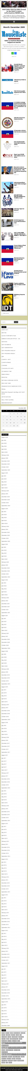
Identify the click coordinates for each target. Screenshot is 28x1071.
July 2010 (4, 1004)
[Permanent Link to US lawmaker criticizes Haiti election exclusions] (7, 134)
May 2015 (4, 832)
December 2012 (6, 918)
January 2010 (5, 1022)
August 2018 (5, 722)
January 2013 (5, 915)
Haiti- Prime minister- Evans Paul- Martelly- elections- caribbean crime (13, 1048)
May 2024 (4, 517)
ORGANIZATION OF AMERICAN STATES (11, 386)
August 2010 (5, 1001)
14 (7, 419)
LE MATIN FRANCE (6, 362)
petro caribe (4, 1060)
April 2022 (4, 591)
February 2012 (5, 948)
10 (17, 416)
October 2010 (5, 996)
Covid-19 (3, 1039)
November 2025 (6, 464)
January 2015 (5, 844)
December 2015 (6, 811)
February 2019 (5, 704)
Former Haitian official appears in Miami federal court (20, 247)
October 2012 (5, 924)
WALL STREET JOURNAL (8, 400)
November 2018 (6, 713)
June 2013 (4, 900)
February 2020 (5, 669)
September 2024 (6, 505)
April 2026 (4, 449)
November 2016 (6, 782)
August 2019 (5, 687)
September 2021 (6, 612)
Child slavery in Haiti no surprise (20, 80)
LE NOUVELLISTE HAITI (7, 368)
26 (24, 422)
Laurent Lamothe (16, 1056)
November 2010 (6, 993)
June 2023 (4, 550)
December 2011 (6, 954)
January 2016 (5, 808)
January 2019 (5, 707)
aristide (7, 1033)
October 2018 (5, 716)
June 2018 (4, 728)
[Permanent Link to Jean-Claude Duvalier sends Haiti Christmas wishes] (7, 145)
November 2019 (6, 678)
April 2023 (4, 556)
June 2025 (4, 479)
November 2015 (6, 814)
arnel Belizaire (17, 1033)
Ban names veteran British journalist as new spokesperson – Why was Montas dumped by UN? (20, 169)
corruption (21, 1037)
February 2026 (5, 455)
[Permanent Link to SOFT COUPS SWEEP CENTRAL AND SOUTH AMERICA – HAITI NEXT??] (7, 236)
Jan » (4, 430)
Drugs (20, 1039)
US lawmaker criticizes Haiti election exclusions (20, 131)
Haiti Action (4, 341)
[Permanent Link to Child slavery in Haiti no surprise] (7, 80)
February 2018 (5, 737)
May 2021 (4, 624)
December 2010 (6, 990)
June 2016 (4, 793)
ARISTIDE (4, 332)
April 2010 (4, 1013)
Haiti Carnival (17, 1050)
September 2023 (6, 541)
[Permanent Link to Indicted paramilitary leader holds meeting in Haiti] (7, 187)
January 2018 (5, 740)
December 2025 (6, 461)
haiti (19, 1041)
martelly (4, 1058)
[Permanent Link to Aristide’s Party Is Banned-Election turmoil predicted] (7, 274)
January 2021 (5, 636)
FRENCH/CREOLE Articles (14, 38)
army (11, 1033)
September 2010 (6, 998)
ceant (17, 1035)
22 (10, 422)
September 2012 (6, 927)
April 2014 (4, 871)
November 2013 (6, 886)
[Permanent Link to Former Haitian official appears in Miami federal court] (7, 249)
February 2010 (5, 1019)
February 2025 (5, 490)
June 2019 (4, 692)
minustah (9, 1058)
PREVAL (4, 389)
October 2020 (5, 645)
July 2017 (4, 758)
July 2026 (4, 440)
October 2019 (5, 681)
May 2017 (4, 764)
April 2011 (4, 978)
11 (21, 416)
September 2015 (6, 820)
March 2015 (4, 838)
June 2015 (4, 829)
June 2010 (4, 1007)
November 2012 (6, 921)
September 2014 (6, 856)
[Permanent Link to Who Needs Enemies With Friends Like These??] (7, 261)
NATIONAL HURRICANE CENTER (10, 380)
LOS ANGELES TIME (6, 371)
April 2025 (4, 485)
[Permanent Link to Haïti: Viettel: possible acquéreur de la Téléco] (7, 92)
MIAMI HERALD (5, 374)
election (9, 1041)
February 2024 (5, 526)
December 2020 (6, 639)
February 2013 (5, 912)
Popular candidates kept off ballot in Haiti (19, 283)
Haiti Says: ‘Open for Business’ (19, 209)
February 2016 (5, 805)
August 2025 (5, 473)
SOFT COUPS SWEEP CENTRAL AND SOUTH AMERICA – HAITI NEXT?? (20, 234)
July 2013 (4, 897)
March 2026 (4, 452)
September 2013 (6, 892)
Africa (3, 1033)
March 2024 (4, 523)
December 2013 (6, 883)
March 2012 (4, 945)
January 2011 (5, 987)
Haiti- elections (5, 1045)
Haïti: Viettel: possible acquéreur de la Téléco (20, 91)
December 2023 (6, 532)
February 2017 (5, 773)
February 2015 (5, 841)
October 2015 (5, 817)
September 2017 (6, 752)
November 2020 (6, 642)
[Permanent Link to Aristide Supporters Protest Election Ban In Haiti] (7, 223)
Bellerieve (23, 1033)
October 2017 (5, 749)
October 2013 (5, 889)
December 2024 (6, 496)
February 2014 (5, 877)
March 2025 (4, 487)
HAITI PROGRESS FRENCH (8, 353)
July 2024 (4, 511)
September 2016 (6, 788)
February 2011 (5, 984)
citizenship (4, 1037)
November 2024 (6, 499)
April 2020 (4, 663)
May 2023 (4, 553)
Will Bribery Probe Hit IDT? (19, 295)
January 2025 (5, 493)
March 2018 (4, 734)
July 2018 (4, 725)
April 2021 (4, 627)
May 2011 (4, 975)
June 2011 (4, 972)
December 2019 (6, 675)
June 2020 (4, 657)
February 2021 (5, 633)
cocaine (9, 1037)
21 (7, 422)
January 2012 (5, 951)
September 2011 (6, 963)
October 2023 (5, 538)
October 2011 (5, 960)
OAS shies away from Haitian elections (19, 118)
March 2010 (4, 1016)
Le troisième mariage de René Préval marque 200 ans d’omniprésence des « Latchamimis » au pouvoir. (20, 105)
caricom (13, 1035)
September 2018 (6, 719)
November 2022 (6, 571)
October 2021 (5, 609)
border (3, 1035)
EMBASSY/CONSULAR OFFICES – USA (11, 338)
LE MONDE (4, 365)
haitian (3, 1050)
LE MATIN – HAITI (6, 359)
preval (15, 1060)
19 (24, 419)
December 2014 (6, 847)
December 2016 (6, 779)
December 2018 (6, 710)
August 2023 (5, 544)
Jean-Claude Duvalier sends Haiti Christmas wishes (19, 143)
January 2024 (5, 529)
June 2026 (4, 443)
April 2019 (4, 698)
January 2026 (5, 458)
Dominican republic (14, 1039)
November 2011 (6, 957)
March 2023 (4, 559)
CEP (20, 1035)
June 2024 (4, 514)
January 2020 (5, 672)
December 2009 (6, 1025)
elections (14, 1041)
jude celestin (4, 1056)
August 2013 (5, 894)
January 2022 (5, 600)
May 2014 (4, 868)
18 (21, 419)
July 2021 (4, 618)
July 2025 (4, 476)
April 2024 (4, 520)
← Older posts (5, 313)
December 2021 (6, 603)
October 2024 (5, 502)
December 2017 (6, 743)
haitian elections (9, 1050)
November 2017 (6, 746)
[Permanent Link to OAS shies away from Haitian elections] (7, 123)
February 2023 (5, 562)
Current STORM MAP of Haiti (9, 335)
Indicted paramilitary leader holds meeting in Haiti (20, 184)
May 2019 (4, 695)
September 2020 (6, 648)
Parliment (18, 1058)
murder (13, 1058)
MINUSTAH (4, 377)
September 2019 (6, 684)
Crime (8, 1039)
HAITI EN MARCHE (6, 344)
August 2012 (5, 930)
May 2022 (4, 588)
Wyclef (10, 1062)
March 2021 (4, 630)
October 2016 (5, 785)
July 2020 (4, 654)
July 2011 (4, 969)
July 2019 (4, 689)
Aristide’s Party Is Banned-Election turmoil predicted (20, 272)
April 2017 (4, 767)
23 (14, 422)
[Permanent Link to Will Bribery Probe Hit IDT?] (7, 302)
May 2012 (4, 939)
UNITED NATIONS (6, 397)
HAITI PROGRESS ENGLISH (8, 350)
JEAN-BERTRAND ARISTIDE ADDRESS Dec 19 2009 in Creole (19, 196)
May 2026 (4, 446)
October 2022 (5, 574)
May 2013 (4, 903)
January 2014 (5, 880)
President (10, 1060)
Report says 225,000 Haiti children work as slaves (19, 156)
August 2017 (5, 755)
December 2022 (6, 568)
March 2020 (4, 666)
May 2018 (4, 731)
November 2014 (6, 850)
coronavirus (14, 1037)
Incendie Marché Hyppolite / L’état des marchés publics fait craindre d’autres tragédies (19, 67)
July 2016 (4, 791)
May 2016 (4, 796)
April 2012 (4, 942)
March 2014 (4, 874)
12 (24, 416)
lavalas (22, 1056)
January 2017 (5, 776)
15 (10, 419)
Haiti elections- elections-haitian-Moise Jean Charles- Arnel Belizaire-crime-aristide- (14, 1054)
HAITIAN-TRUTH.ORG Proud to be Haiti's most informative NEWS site (14, 11)
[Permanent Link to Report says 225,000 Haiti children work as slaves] (7, 155)
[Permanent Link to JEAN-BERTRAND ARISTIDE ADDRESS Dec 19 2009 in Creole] (7, 200)
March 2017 (4, 770)
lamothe (10, 1056)
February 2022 (5, 597)
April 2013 (4, 906)
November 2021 (6, 606)
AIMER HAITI (5, 329)
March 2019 (4, 701)
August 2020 (5, 651)
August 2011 (5, 966)
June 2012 (4, 936)
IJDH (3, 356)
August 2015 (5, 823)
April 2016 (4, 799)
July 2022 (4, 583)
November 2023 (6, 535)
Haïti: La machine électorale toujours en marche (14, 41)
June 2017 (4, 761)
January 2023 (5, 565)
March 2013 (4, 909)
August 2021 (5, 615)
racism (3, 1062)
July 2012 (4, 933)
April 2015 (4, 835)
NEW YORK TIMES (6, 383)
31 (17, 425)
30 (14, 425)
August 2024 (5, 508)
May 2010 (4, 1010)
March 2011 (4, 981)
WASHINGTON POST (7, 402)
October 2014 (5, 853)
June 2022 (4, 586)
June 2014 (4, 865)
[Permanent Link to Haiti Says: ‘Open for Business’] (7, 212)
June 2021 (4, 621)
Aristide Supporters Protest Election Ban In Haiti (19, 221)
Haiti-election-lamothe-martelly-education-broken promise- (12, 1043)
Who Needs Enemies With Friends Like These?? (19, 259)
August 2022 (5, 580)
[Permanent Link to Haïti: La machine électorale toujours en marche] (14, 33)
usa (7, 1062)
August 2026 (5, 437)
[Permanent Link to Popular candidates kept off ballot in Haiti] (7, 287)
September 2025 (6, 470)
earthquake (4, 1041)
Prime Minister (21, 1060)
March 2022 (4, 594)
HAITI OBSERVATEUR (7, 347)
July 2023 (4, 547)
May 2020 (4, 660)
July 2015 (4, 826)
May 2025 (4, 482)
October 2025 (5, 467)
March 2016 (4, 802)
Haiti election (4, 1052)
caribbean (8, 1035)
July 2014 (4, 862)
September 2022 (6, 577)
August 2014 (5, 859)
